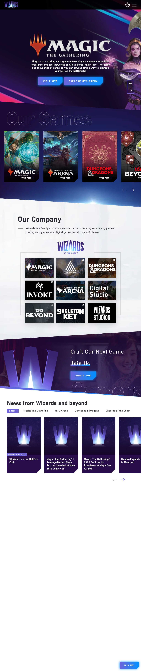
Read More (12, 418)
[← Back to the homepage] (11, 4)
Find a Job (83, 375)
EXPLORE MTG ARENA (83, 81)
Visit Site (50, 81)
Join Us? (129, 666)
